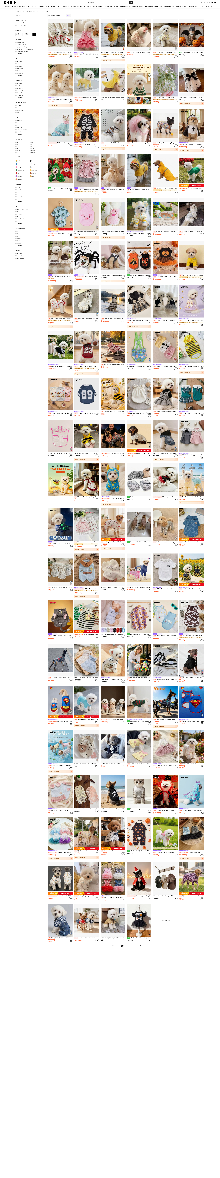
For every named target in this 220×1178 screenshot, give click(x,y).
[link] (204, 2)
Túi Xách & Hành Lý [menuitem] (98, 6)
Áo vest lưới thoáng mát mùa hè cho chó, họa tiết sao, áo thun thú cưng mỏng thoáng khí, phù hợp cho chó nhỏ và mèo (113, 587)
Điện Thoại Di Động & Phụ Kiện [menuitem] (195, 6)
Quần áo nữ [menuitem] (41, 6)
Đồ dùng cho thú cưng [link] (29, 11)
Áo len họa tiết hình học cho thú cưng (113, 143)
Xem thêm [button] (20, 53)
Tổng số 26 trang (113, 945)
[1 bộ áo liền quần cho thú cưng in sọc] (113, 660)
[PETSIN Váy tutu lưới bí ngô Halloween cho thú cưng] (165, 257)
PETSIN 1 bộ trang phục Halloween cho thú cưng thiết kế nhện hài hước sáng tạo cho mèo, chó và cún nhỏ (87, 276)
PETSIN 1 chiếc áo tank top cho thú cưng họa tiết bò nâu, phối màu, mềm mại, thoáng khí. (192, 635)
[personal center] (201, 2)
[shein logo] (10, 2)
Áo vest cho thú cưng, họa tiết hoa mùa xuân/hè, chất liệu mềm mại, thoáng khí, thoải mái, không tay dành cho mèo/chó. (87, 634)
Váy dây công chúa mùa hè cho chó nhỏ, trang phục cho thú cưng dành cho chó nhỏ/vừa (165, 97)
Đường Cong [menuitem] (108, 6)
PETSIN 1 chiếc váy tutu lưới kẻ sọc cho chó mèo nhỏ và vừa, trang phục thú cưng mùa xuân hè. (113, 897)
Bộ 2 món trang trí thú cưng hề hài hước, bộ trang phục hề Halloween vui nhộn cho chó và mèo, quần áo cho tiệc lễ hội (139, 677)
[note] (191, 185)
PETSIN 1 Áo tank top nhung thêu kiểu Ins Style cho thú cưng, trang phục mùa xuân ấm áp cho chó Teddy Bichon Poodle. (165, 366)
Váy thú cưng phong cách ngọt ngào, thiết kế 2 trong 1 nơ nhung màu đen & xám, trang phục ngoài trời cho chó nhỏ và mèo (165, 411)
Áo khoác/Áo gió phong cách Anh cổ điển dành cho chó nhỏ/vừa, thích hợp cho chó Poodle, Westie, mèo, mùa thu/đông (113, 937)
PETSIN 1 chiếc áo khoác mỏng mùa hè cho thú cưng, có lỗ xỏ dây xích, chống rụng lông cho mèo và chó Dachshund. (61, 413)
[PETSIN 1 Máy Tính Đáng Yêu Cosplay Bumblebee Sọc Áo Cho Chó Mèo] (191, 347)
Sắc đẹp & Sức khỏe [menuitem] (169, 6)
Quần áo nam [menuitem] (65, 6)
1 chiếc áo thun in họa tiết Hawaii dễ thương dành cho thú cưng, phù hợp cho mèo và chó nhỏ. (60, 233)
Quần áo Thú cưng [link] (42, 11)
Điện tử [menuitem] (207, 6)
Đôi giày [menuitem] (53, 6)
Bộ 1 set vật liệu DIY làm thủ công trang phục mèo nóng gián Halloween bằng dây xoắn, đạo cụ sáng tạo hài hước (139, 542)
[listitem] (60, 40)
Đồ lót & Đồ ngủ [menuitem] (87, 6)
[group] (29, 42)
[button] (212, 2)
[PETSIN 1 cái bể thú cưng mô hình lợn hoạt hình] (86, 214)
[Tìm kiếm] (131, 2)
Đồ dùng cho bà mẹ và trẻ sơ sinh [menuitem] (153, 6)
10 (140, 946)
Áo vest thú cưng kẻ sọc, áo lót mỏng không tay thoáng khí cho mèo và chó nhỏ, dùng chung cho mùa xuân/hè (139, 809)
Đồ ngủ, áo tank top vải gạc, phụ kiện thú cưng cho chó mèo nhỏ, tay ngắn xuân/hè (61, 587)
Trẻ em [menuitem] (58, 6)
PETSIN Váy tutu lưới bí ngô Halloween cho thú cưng (165, 276)
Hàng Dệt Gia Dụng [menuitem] (181, 6)
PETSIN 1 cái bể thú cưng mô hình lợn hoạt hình (86, 231)
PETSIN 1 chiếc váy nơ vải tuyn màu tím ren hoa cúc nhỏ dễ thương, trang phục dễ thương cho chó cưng (192, 320)
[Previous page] (120, 946)
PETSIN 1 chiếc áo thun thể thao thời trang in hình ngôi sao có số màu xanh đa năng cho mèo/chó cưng (87, 413)
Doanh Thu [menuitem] (34, 6)
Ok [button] (34, 34)
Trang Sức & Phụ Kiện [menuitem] (76, 6)
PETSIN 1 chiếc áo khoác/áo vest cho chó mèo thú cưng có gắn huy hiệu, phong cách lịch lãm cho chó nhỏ (87, 589)
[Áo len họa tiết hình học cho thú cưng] (113, 125)
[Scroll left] (213, 6)
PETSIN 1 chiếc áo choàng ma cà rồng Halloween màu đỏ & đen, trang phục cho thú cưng (165, 810)
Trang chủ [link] (18, 11)
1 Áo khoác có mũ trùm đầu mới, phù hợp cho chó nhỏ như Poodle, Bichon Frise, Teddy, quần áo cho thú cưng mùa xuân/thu (165, 453)
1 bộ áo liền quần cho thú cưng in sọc (111, 679)
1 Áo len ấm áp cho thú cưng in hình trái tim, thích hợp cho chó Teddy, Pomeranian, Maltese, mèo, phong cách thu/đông (165, 896)
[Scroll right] (215, 6)
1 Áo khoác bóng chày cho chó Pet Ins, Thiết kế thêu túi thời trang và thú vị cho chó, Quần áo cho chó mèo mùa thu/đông (113, 763)
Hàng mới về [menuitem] (25, 6)
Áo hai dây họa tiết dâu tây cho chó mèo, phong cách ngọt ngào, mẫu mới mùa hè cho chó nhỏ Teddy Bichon (61, 52)
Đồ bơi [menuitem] (47, 6)
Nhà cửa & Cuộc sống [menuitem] (138, 6)
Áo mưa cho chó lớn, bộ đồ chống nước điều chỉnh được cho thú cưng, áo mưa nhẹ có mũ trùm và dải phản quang (165, 188)
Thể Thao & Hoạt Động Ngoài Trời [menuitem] (122, 6)
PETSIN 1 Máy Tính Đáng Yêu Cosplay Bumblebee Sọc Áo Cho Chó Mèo (192, 366)
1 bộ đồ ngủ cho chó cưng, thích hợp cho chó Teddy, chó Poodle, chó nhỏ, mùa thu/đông (87, 97)
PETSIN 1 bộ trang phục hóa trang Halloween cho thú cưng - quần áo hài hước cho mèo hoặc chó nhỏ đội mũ (192, 144)
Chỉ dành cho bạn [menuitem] (16, 6)
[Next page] (142, 946)
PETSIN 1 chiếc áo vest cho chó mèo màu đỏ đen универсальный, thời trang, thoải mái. (87, 366)
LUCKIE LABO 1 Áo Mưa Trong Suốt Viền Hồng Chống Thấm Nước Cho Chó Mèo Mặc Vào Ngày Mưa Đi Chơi (60, 453)
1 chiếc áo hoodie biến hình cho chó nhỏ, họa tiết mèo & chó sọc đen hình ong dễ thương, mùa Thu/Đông (113, 411)
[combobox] (56, 15)
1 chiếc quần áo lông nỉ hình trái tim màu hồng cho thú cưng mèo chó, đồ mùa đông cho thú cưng (113, 364)
